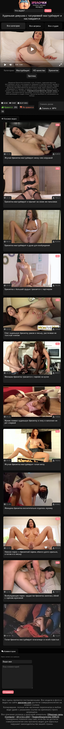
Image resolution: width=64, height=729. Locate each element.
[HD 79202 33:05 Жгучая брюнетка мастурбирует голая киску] (32, 471)
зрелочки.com (24, 702)
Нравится (8, 107)
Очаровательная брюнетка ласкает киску (42, 91)
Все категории (13, 26)
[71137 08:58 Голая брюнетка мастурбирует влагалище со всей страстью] (32, 646)
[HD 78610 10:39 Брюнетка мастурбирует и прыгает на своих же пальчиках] (32, 208)
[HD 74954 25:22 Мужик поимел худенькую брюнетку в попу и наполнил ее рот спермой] (32, 427)
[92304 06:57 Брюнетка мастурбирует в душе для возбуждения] (32, 252)
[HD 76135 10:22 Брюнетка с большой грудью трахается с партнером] (32, 296)
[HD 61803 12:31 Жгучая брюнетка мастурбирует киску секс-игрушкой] (32, 164)
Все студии (53, 26)
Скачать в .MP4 (48, 108)
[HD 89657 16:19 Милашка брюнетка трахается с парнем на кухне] (32, 383)
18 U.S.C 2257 (23, 717)
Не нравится (28, 107)
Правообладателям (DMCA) (45, 717)
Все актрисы (35, 26)
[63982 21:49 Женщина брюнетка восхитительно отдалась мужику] (32, 515)
